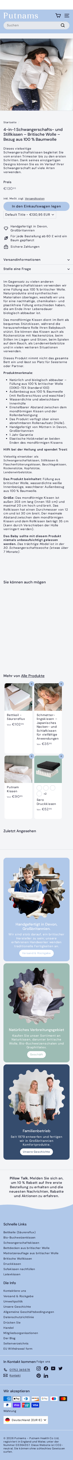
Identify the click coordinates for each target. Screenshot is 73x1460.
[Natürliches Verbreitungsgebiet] (36, 996)
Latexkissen (11, 1274)
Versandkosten (35, 198)
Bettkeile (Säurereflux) (19, 1232)
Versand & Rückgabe (36, 953)
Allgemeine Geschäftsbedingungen (28, 1312)
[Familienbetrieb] (36, 1097)
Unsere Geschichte (36, 1151)
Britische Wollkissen (17, 1258)
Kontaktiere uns (14, 1291)
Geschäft (36, 1054)
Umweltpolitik (13, 1301)
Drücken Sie (11, 1322)
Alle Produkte (33, 675)
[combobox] (36, 25)
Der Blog (9, 1338)
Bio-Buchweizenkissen (19, 1237)
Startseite (10, 122)
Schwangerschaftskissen (21, 1243)
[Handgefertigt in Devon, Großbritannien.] (36, 890)
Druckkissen (12, 1264)
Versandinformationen (22, 260)
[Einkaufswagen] (58, 16)
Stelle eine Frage (17, 269)
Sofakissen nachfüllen (19, 1269)
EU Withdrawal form (17, 1348)
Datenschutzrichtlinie (18, 1317)
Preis (7, 182)
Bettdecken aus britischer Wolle (26, 1248)
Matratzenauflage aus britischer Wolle (31, 1253)
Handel (8, 1328)
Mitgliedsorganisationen (20, 1333)
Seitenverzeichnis (16, 1343)
